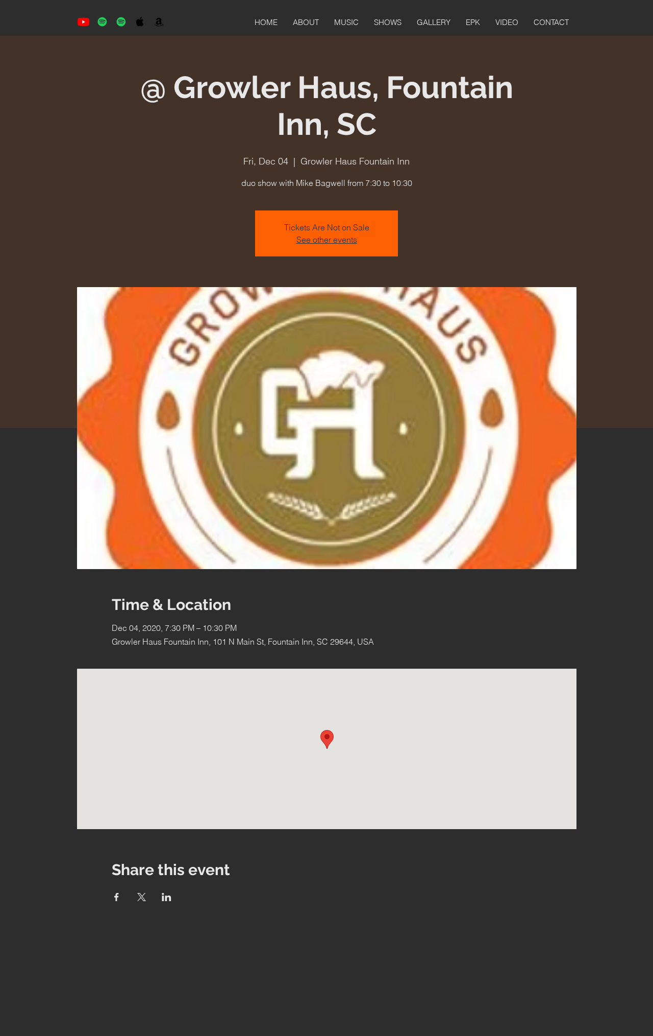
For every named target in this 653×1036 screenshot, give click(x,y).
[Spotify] (102, 22)
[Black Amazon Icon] (159, 22)
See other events (326, 239)
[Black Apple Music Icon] (140, 22)
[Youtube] (83, 22)
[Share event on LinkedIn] (166, 897)
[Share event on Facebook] (116, 897)
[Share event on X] (141, 897)
